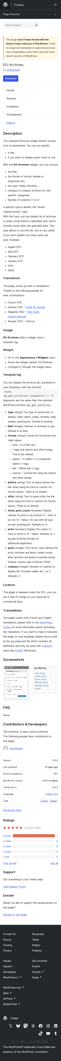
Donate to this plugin (15, 914)
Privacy (7, 950)
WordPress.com (13, 987)
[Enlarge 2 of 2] (53, 669)
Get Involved (39, 960)
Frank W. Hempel (35, 307)
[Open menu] (56, 4)
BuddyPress (11, 1004)
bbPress (9, 998)
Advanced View (12, 810)
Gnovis (7, 939)
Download (10, 78)
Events (36, 966)
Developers (9, 971)
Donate (38, 971)
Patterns (37, 950)
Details (10, 90)
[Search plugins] (36, 25)
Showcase (38, 934)
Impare (7, 960)
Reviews (11, 98)
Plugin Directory (11, 14)
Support (10, 122)
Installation (12, 106)
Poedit (19, 650)
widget (53, 801)
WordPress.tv (12, 977)
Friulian (14, 1018)
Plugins (36, 945)
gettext (48, 645)
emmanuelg (13, 69)
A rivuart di (9, 934)
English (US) (51, 794)
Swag (37, 977)
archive (44, 801)
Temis (35, 939)
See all (54, 863)
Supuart (7, 966)
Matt (7, 993)
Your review (10, 863)
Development (14, 114)
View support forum (14, 886)
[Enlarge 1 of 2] (25, 669)
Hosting (7, 945)
